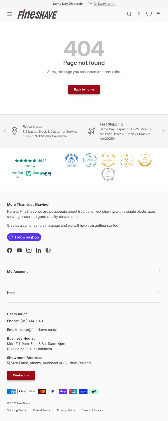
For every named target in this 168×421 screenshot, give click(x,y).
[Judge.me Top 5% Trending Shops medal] (108, 174)
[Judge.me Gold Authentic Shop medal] (108, 160)
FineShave (23, 403)
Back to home (84, 89)
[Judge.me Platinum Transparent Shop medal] (90, 160)
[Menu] (9, 14)
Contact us (21, 375)
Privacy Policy (66, 410)
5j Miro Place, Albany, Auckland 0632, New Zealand (49, 363)
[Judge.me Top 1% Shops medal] (145, 160)
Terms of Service (92, 410)
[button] (158, 14)
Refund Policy (41, 410)
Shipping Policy (16, 410)
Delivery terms (104, 3)
